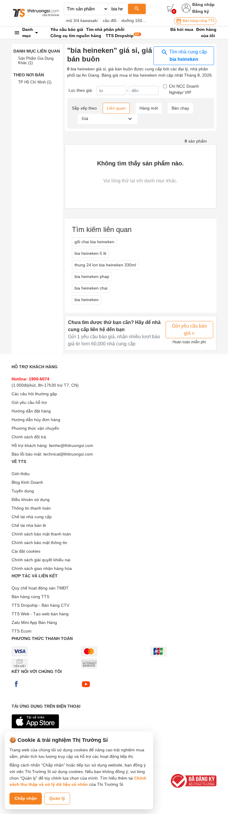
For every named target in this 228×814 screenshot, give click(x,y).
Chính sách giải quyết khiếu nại (41, 559)
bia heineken (87, 299)
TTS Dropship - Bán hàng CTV (40, 605)
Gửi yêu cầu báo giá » (189, 329)
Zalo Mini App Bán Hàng (34, 622)
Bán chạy (180, 108)
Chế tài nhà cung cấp (32, 516)
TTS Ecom (21, 631)
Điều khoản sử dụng (31, 499)
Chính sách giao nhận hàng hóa (42, 568)
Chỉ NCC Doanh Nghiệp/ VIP (184, 89)
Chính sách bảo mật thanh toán (41, 534)
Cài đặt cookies (26, 551)
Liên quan (116, 108)
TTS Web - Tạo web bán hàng (40, 613)
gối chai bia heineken (94, 241)
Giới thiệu (21, 473)
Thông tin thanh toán (31, 508)
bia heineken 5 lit (90, 253)
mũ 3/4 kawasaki (82, 20)
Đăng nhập (203, 4)
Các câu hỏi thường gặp (34, 393)
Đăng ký (200, 11)
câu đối (109, 20)
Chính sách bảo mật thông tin (39, 542)
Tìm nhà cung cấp (187, 55)
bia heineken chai (91, 288)
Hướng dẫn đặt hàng (31, 411)
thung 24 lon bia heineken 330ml (105, 265)
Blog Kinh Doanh (27, 482)
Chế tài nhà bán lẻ (29, 525)
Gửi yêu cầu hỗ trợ (29, 402)
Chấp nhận (26, 798)
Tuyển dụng (23, 491)
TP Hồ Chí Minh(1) (34, 82)
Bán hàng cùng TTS (198, 21)
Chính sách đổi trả (29, 436)
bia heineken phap (92, 276)
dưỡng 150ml (134, 20)
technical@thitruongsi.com (68, 454)
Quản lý (57, 798)
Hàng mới (149, 108)
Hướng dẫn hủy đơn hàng (36, 419)
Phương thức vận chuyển (35, 428)
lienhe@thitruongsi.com (71, 445)
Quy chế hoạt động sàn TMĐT (40, 588)
